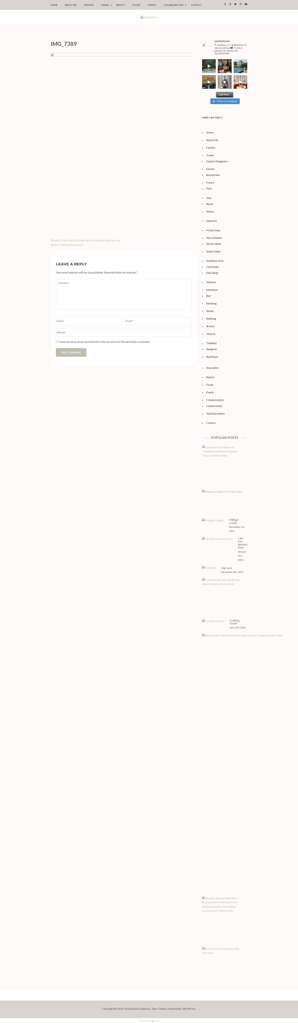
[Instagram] (230, 4)
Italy (208, 197)
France (210, 182)
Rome (209, 203)
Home (54, 5)
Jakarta (210, 333)
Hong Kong (213, 230)
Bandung (211, 303)
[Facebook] (225, 4)
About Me (71, 5)
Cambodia (212, 266)
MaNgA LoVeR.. (233, 521)
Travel (105, 5)
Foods (136, 5)
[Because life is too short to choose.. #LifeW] (209, 66)
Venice (210, 211)
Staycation (212, 367)
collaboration (214, 405)
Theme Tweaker (145, 1021)
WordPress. (189, 1008)
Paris (209, 188)
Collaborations (173, 5)
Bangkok (211, 349)
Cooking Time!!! (235, 622)
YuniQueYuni (131, 1008)
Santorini (211, 220)
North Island (213, 243)
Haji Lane (226, 568)
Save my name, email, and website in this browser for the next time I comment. (104, 341)
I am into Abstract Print (243, 543)
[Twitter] (235, 4)
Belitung (211, 318)
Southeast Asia (214, 260)
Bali (208, 295)
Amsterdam (213, 174)
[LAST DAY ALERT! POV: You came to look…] (225, 82)
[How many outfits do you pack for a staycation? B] (209, 82)
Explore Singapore (217, 161)
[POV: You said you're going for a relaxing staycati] (240, 66)
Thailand (211, 343)
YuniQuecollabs (215, 413)
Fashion (88, 5)
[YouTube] (246, 4)
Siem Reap (212, 272)
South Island (213, 251)
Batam (210, 311)
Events (152, 5)
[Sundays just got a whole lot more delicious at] (240, 82)
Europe (210, 168)
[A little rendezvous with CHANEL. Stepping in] (225, 66)
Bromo (210, 326)
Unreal (156, 1021)
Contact (196, 5)
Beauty (120, 5)
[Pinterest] (241, 4)
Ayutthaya (212, 356)
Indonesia (211, 289)
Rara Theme (159, 1008)
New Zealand (214, 237)
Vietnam (211, 282)
